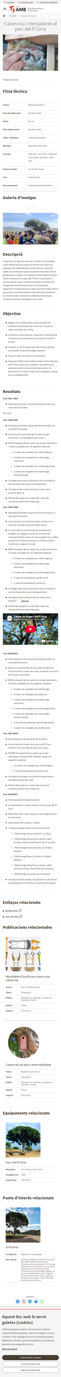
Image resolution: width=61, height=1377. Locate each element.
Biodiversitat (11, 910)
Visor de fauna (12, 916)
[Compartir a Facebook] (17, 1301)
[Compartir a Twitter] (24, 1301)
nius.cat (25, 600)
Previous (28, 206)
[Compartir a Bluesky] (36, 1301)
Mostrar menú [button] (5, 6)
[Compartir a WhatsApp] (42, 1301)
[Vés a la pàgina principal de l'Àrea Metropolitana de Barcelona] (26, 9)
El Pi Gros (12, 1247)
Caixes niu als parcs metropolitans (28, 1065)
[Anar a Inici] (4, 15)
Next (33, 206)
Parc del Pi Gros (16, 1162)
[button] (9, 2)
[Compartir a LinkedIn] (30, 1301)
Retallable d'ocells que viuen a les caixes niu (28, 978)
